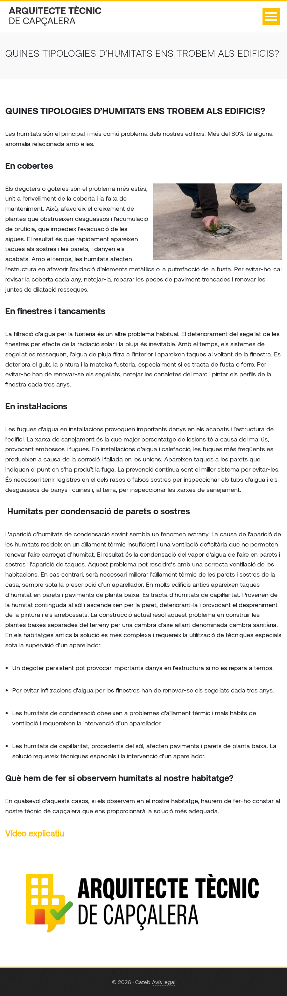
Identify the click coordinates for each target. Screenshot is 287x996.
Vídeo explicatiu (34, 833)
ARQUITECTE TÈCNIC (55, 15)
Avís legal (163, 981)
